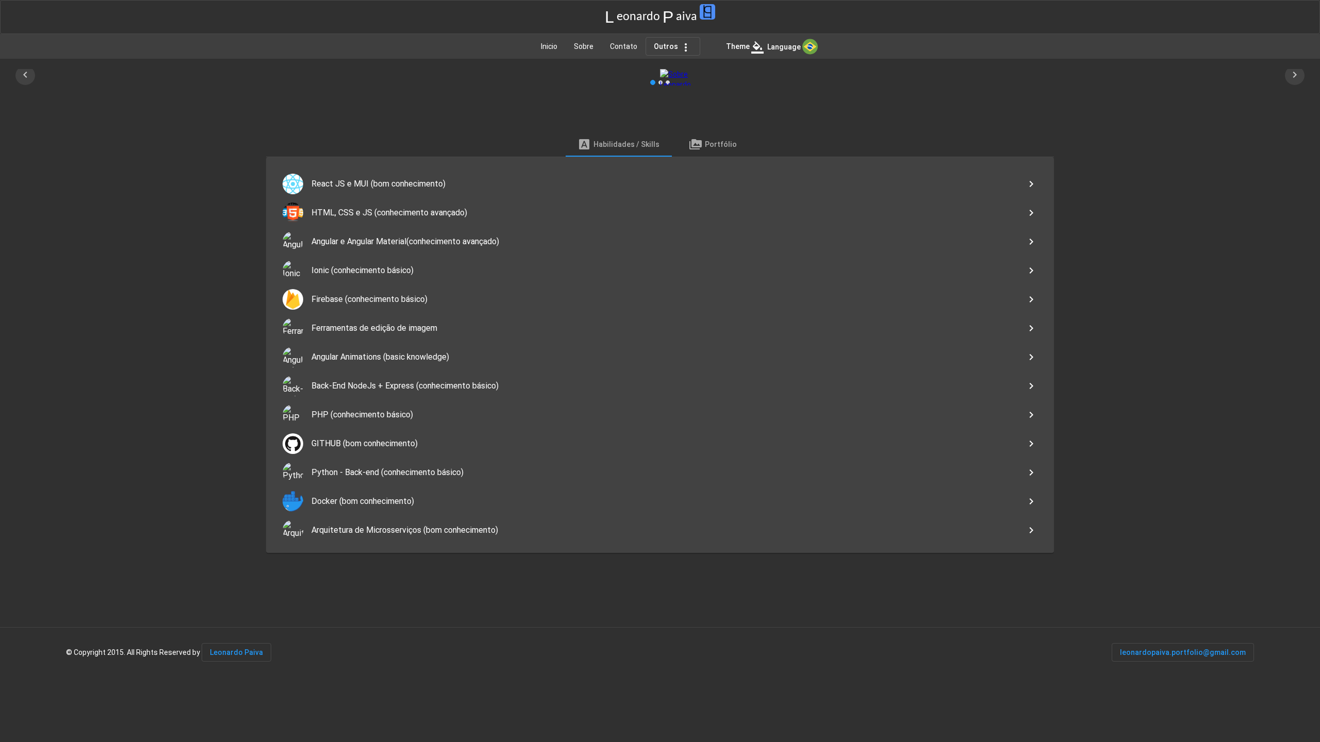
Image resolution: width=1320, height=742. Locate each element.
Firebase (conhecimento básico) (369, 299)
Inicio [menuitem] (549, 46)
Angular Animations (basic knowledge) (380, 357)
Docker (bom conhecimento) (362, 501)
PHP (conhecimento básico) (362, 414)
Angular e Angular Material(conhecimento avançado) (405, 241)
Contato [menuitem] (623, 46)
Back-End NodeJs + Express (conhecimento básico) (405, 386)
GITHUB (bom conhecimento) (364, 443)
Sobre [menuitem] (583, 46)
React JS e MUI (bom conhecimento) (378, 184)
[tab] (619, 144)
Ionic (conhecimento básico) (362, 270)
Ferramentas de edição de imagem (374, 328)
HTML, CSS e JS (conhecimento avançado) (389, 212)
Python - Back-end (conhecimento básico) (387, 472)
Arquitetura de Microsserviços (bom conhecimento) (404, 530)
